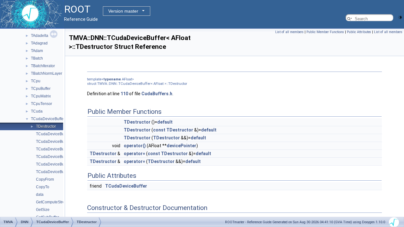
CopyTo (42, 187)
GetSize (43, 209)
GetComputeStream (53, 202)
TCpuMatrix (41, 96)
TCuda (37, 111)
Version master (123, 11)
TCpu (35, 81)
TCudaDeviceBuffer (48, 119)
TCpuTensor (41, 104)
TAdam (37, 51)
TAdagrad (39, 43)
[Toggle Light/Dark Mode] (400, 17)
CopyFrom (45, 179)
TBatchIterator (43, 66)
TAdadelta (39, 35)
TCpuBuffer (40, 88)
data (40, 194)
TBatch (37, 58)
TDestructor (46, 126)
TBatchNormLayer (46, 73)
